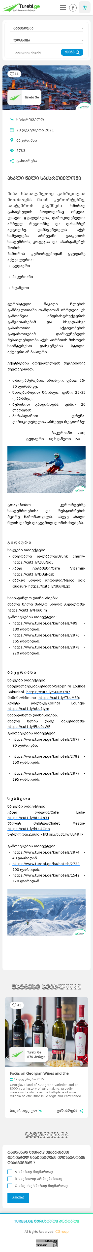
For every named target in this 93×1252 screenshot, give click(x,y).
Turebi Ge (32, 97)
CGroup (62, 1232)
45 (19, 1005)
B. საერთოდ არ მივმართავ (38, 1179)
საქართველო (30, 120)
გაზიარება (26, 161)
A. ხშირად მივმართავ (34, 1172)
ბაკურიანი (26, 140)
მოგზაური (85, 7)
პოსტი (36, 1057)
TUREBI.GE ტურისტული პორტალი (46, 1221)
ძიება (70, 52)
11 (17, 74)
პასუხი (18, 1198)
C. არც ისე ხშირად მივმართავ (41, 1186)
